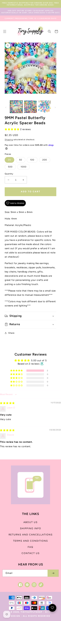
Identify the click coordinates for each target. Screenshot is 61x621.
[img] (7, 403)
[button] (4, 31)
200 (44, 159)
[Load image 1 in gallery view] (16, 106)
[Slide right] (55, 107)
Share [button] (11, 333)
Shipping (9, 139)
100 (32, 159)
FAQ (30, 547)
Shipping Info (30, 528)
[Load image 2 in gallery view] (30, 106)
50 (20, 159)
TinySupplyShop (31, 612)
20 (9, 159)
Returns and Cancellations (31, 534)
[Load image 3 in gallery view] (44, 106)
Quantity (9, 174)
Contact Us (31, 553)
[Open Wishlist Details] (52, 608)
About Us (30, 522)
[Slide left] (5, 107)
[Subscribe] (53, 573)
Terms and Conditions (30, 540)
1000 (23, 166)
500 (10, 166)
